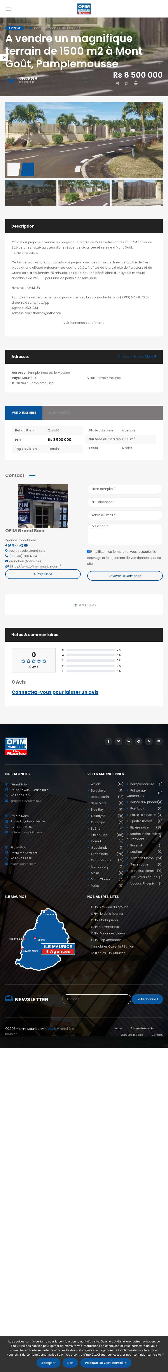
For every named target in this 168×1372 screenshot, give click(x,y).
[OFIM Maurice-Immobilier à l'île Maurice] (84, 9)
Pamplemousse (109, 378)
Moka (107, 873)
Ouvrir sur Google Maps (136, 356)
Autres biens (43, 574)
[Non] (162, 1354)
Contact (157, 1035)
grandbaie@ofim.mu (26, 801)
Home (118, 1028)
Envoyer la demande (125, 576)
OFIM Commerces (105, 927)
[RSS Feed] (149, 741)
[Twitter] (10, 545)
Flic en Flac (107, 835)
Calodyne (107, 816)
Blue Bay (107, 809)
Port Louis (146, 808)
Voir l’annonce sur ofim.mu (84, 323)
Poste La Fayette (146, 815)
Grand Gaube (107, 860)
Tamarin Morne (146, 858)
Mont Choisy (107, 879)
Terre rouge (146, 864)
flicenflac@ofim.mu (24, 864)
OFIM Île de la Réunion (107, 913)
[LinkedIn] (129, 741)
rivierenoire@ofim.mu (26, 832)
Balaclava (107, 790)
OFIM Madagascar (104, 920)
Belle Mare (107, 803)
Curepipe (107, 822)
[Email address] (159, 741)
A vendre (128, 430)
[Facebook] (6, 545)
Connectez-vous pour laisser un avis (55, 692)
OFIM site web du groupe (110, 907)
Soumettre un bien (143, 1028)
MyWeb (50, 1029)
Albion (107, 784)
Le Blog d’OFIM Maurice (108, 953)
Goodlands (107, 847)
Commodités (59, 412)
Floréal (107, 841)
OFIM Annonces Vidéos (108, 933)
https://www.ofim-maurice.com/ (35, 566)
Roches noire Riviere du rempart (145, 836)
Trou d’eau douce (146, 877)
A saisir (127, 448)
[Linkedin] (18, 545)
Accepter (48, 1363)
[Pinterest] (22, 545)
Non (70, 1363)
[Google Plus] (14, 545)
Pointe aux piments (146, 802)
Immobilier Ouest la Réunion (112, 946)
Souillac (146, 852)
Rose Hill (146, 845)
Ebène (107, 828)
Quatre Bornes (146, 821)
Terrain (53, 449)
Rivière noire (146, 827)
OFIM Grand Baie (24, 530)
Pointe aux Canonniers (145, 793)
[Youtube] (26, 545)
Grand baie (107, 854)
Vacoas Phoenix (146, 883)
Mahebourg (107, 866)
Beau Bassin (107, 797)
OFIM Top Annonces (106, 940)
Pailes (107, 885)
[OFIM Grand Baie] (43, 505)
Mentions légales (132, 1035)
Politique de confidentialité (106, 1363)
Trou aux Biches (146, 871)
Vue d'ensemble (24, 412)
